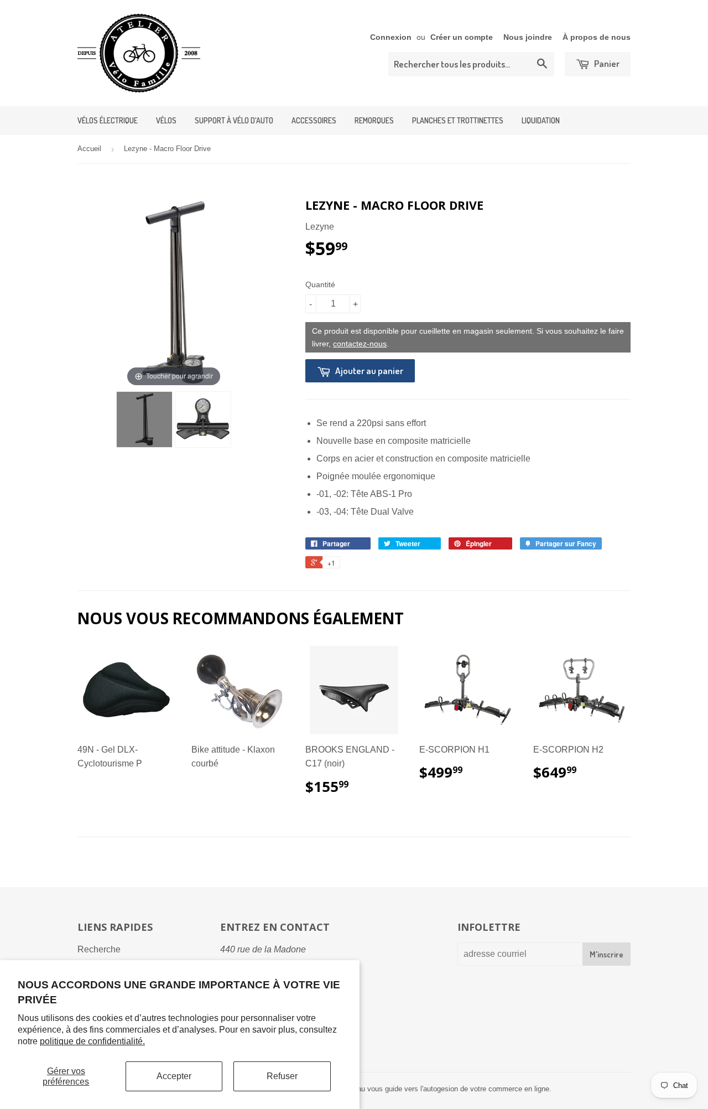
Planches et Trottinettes (457, 120)
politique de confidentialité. (92, 1041)
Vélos (166, 120)
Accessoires (313, 120)
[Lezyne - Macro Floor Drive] (144, 419)
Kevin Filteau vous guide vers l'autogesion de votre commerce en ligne (436, 1089)
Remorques (374, 120)
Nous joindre (527, 37)
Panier (606, 63)
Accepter (174, 1076)
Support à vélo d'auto (234, 120)
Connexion (391, 37)
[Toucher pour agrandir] (173, 292)
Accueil (89, 148)
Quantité (320, 284)
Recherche (99, 949)
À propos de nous (597, 37)
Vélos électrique (107, 120)
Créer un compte (461, 37)
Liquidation (541, 120)
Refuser (282, 1076)
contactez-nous (360, 343)
